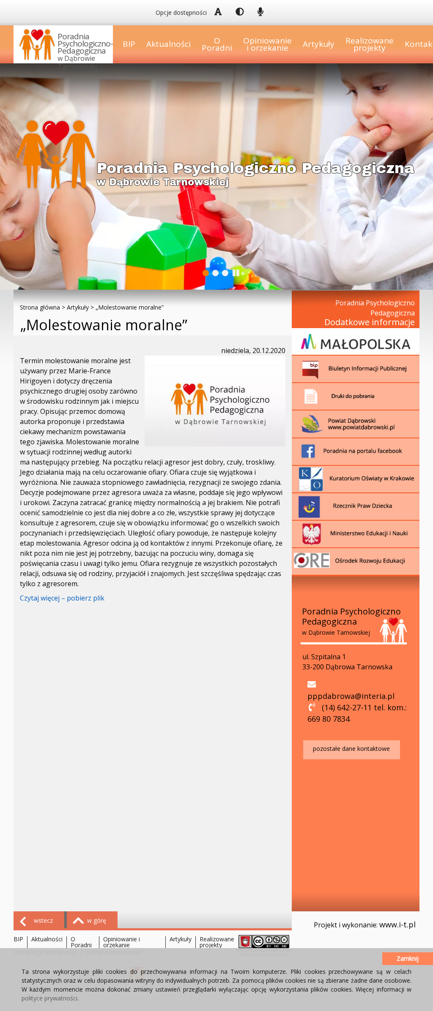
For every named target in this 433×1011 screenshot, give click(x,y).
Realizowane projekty (369, 44)
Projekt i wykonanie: (365, 924)
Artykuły (318, 43)
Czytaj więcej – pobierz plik (62, 598)
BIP (129, 43)
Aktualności (168, 43)
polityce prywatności (49, 998)
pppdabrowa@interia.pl (351, 696)
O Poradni (217, 44)
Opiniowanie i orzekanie (267, 44)
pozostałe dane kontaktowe (351, 749)
